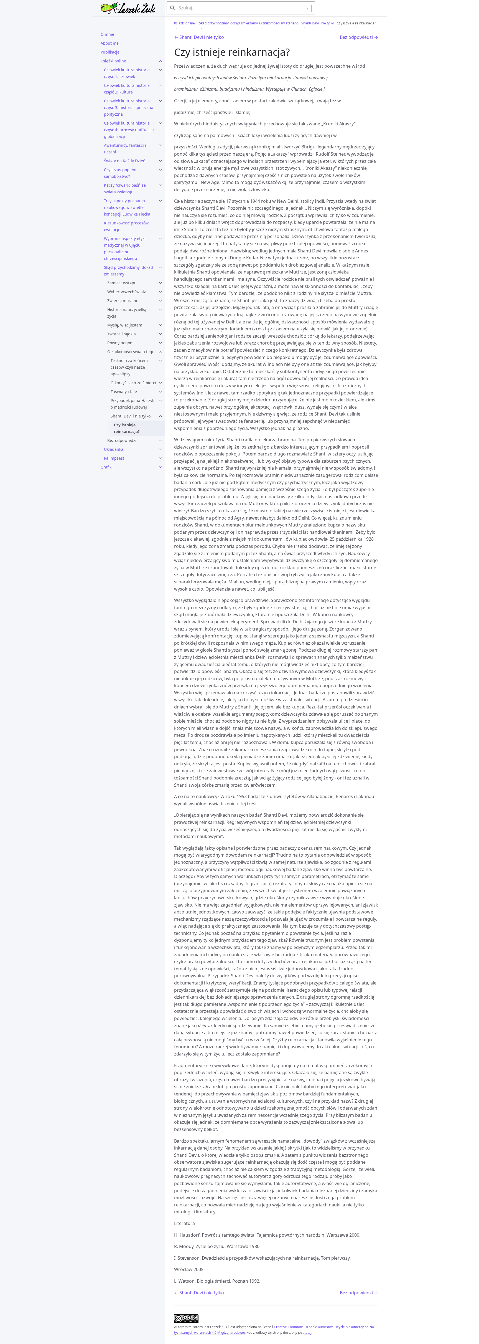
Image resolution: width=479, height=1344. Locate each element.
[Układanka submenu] (160, 449)
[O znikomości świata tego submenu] (160, 351)
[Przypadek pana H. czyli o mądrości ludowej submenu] (160, 400)
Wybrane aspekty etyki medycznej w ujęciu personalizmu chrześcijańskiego (125, 248)
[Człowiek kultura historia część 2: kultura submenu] (160, 85)
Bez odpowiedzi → (359, 37)
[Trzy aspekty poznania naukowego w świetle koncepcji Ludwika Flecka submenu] (160, 200)
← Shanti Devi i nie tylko (199, 37)
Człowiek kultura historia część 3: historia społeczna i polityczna (130, 107)
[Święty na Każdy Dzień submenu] (160, 160)
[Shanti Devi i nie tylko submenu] (160, 416)
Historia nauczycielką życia (126, 313)
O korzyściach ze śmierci (133, 382)
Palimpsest (114, 458)
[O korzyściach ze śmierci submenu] (160, 382)
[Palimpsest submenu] (160, 458)
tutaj (307, 1332)
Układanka (113, 449)
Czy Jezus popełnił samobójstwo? (120, 173)
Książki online (113, 61)
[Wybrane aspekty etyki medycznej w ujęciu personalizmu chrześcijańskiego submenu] (160, 238)
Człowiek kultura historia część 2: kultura (127, 89)
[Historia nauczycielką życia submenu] (160, 309)
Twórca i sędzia (121, 333)
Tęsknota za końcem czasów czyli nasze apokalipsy (129, 367)
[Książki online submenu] (160, 61)
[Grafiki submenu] (160, 467)
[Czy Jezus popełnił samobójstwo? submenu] (160, 169)
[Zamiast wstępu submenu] (160, 283)
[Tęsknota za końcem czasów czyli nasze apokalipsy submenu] (160, 360)
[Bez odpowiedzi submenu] (160, 440)
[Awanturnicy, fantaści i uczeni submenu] (160, 145)
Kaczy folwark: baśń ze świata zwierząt (125, 188)
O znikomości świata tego (130, 351)
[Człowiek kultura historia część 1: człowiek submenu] (160, 69)
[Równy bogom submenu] (160, 342)
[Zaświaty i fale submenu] (160, 391)
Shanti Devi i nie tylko (131, 416)
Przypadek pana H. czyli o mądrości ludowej (132, 404)
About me (110, 43)
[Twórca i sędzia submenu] (160, 334)
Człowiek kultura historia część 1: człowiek (127, 73)
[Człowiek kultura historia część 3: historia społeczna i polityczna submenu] (160, 101)
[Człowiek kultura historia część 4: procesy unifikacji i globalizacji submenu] (160, 123)
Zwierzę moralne (122, 300)
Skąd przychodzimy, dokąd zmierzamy (128, 271)
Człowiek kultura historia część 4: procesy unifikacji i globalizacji (129, 129)
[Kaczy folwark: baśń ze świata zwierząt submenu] (160, 185)
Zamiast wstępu (122, 282)
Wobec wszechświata (126, 291)
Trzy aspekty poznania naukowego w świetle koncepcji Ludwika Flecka (127, 207)
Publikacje (110, 52)
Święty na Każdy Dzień (125, 160)
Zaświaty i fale (124, 391)
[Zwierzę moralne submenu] (160, 300)
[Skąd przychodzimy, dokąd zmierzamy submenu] (160, 267)
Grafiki (107, 467)
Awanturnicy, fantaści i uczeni (125, 149)
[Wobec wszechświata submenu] (160, 291)
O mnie (107, 34)
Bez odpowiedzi (121, 440)
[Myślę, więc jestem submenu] (160, 325)
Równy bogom (120, 342)
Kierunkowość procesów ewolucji (126, 226)
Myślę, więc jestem (124, 325)
